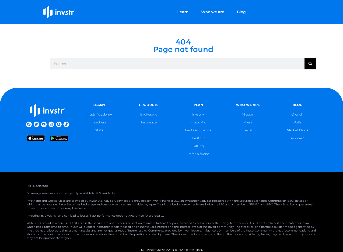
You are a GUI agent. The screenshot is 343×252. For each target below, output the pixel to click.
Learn (183, 12)
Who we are (212, 12)
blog (297, 105)
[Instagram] (51, 124)
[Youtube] (44, 124)
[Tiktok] (66, 124)
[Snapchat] (59, 124)
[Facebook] (29, 124)
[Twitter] (36, 124)
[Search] (310, 63)
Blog (241, 12)
